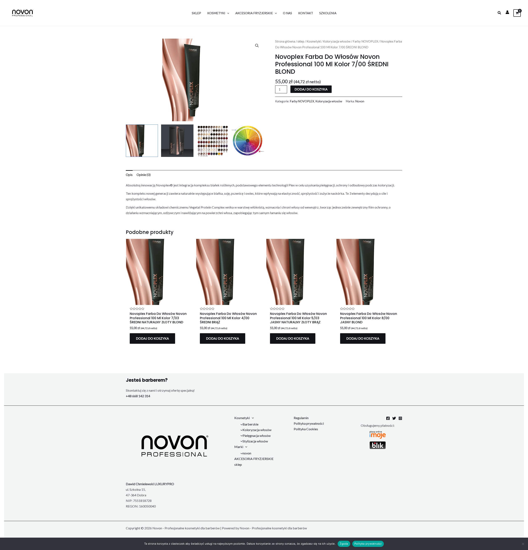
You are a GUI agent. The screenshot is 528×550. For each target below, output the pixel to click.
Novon (359, 101)
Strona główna (285, 41)
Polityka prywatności (309, 423)
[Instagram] (400, 418)
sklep (300, 41)
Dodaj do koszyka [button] (152, 338)
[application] (227, 13)
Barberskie (250, 424)
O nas (287, 13)
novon (247, 453)
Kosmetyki (216, 13)
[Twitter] (394, 418)
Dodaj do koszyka (311, 89)
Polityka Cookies (306, 429)
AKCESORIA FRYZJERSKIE (254, 13)
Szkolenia (327, 13)
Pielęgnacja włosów (257, 435)
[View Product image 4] (248, 140)
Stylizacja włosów (255, 441)
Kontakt (305, 13)
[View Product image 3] (213, 140)
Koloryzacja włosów (336, 41)
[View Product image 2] (177, 140)
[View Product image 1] (142, 140)
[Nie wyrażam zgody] (523, 544)
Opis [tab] (129, 175)
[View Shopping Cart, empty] (517, 13)
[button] (499, 12)
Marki (238, 447)
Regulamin (301, 418)
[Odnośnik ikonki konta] (507, 12)
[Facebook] (388, 418)
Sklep (196, 13)
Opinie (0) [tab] (144, 175)
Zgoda (344, 543)
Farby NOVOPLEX (365, 41)
